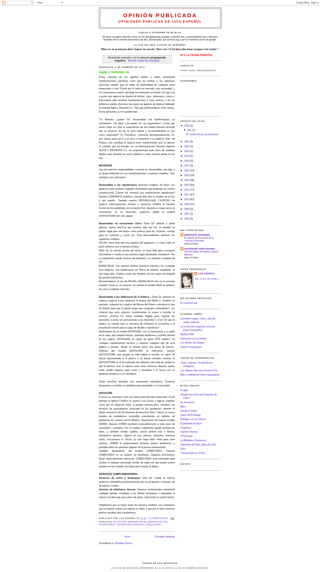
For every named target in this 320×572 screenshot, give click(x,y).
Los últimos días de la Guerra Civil (198, 370)
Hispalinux (185, 427)
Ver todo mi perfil (206, 279)
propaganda (107, 524)
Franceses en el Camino (193, 338)
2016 (187, 170)
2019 (187, 156)
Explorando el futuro (191, 423)
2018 (187, 160)
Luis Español (206, 273)
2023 (187, 141)
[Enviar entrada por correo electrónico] (172, 518)
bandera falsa (137, 522)
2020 (187, 151)
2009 (187, 204)
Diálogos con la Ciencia (193, 419)
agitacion (119, 522)
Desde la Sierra (188, 410)
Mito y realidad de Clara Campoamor (199, 374)
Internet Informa (188, 431)
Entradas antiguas (165, 536)
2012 (187, 189)
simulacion (153, 524)
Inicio (127, 536)
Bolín (183, 406)
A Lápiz (184, 390)
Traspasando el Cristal (192, 453)
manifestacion (157, 522)
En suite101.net (188, 303)
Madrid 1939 (187, 334)
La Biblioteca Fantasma (193, 440)
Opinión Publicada (160, 15)
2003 (187, 218)
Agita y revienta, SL (114, 72)
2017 (187, 165)
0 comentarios (158, 518)
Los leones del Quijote (192, 342)
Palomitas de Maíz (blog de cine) (198, 444)
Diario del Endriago (190, 415)
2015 (187, 175)
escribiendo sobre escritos (199, 248)
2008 (187, 209)
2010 (187, 199)
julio (189, 130)
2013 (187, 184)
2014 (187, 180)
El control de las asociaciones (202, 134)
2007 (187, 213)
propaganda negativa (130, 524)
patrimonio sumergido (197, 234)
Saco (183, 448)
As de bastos (187, 402)
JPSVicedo (186, 436)
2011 (187, 194)
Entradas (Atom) (123, 543)
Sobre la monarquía (190, 346)
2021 (187, 146)
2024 (187, 125)
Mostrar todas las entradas (143, 60)
